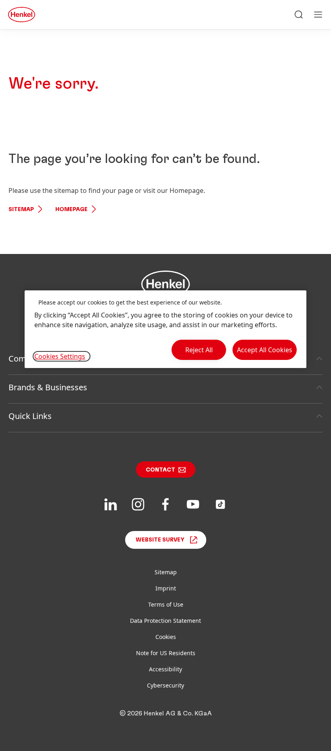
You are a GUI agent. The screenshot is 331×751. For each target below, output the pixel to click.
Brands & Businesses (47, 387)
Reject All (199, 349)
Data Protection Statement (165, 620)
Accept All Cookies (264, 349)
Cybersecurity (165, 685)
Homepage (71, 209)
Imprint (165, 588)
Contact (160, 470)
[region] (165, 329)
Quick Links (30, 415)
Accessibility (165, 669)
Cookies (165, 637)
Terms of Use (165, 604)
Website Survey (160, 540)
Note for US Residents (165, 653)
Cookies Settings (59, 356)
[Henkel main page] (21, 14)
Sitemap (21, 209)
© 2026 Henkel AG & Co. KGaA (165, 713)
